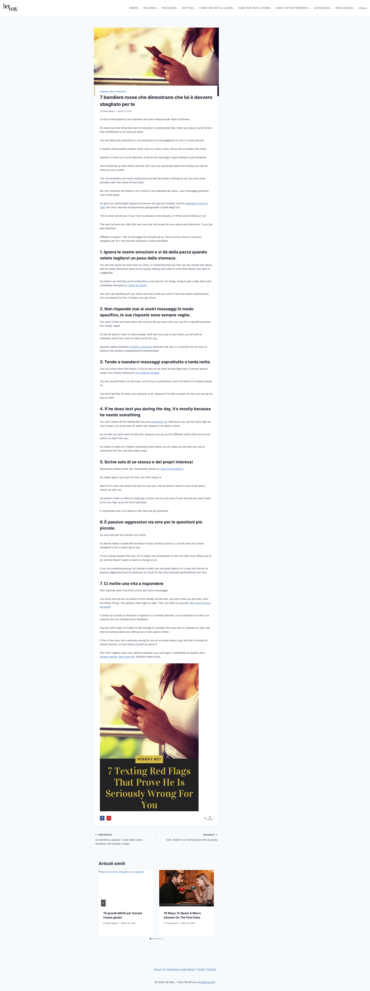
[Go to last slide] (103, 903)
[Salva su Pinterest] (109, 818)
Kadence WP (207, 982)
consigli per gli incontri (113, 92)
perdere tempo (108, 656)
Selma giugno (108, 111)
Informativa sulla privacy (181, 969)
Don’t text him (127, 656)
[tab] (150, 938)
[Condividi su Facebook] (102, 818)
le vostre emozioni (135, 285)
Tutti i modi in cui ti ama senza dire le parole (191, 837)
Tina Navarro (172, 923)
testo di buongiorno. (172, 468)
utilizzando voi (158, 421)
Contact (211, 969)
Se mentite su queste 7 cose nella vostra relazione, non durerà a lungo (119, 839)
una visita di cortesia (147, 372)
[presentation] (126, 888)
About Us (159, 969)
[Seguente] (209, 903)
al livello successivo (141, 346)
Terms (201, 969)
